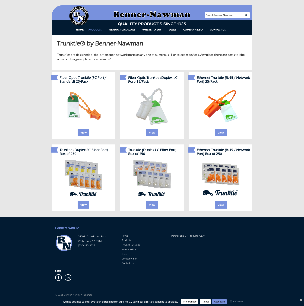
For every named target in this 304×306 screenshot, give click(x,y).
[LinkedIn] (68, 277)
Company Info (193, 29)
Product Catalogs (122, 29)
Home (80, 29)
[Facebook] (58, 277)
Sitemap (88, 294)
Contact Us (218, 29)
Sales (173, 29)
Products (95, 29)
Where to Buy (152, 29)
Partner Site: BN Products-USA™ (188, 235)
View (83, 132)
